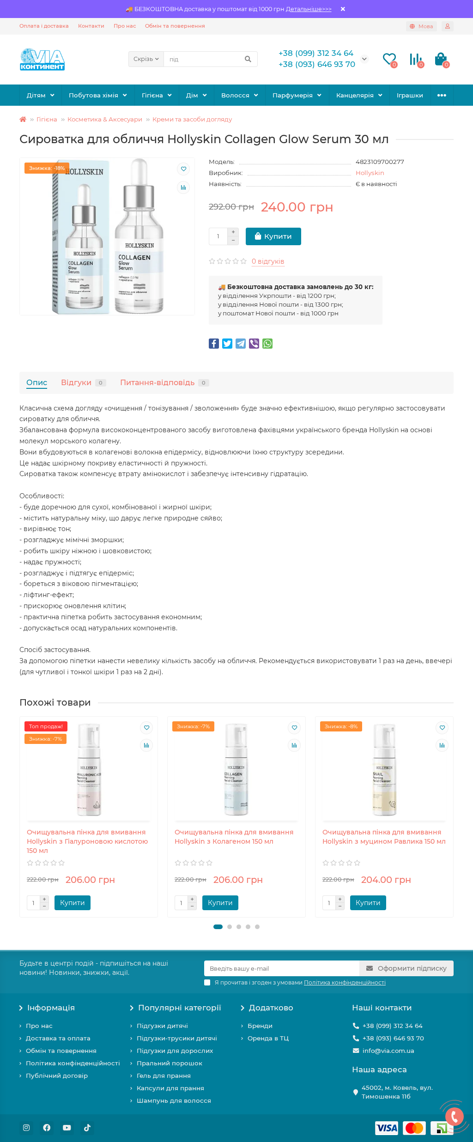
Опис (36, 382)
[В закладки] (183, 169)
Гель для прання (164, 1075)
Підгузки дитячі (162, 1025)
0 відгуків (268, 261)
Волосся (235, 95)
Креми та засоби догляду (192, 119)
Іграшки (410, 95)
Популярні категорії (179, 1007)
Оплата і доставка (44, 26)
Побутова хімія (93, 95)
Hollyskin (370, 172)
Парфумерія (293, 95)
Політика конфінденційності (73, 1063)
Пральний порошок (169, 1063)
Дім (192, 95)
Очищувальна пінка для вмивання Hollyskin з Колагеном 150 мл (234, 837)
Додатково (271, 1007)
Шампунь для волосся (174, 1100)
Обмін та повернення (175, 26)
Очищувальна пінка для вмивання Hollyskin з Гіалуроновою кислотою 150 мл (87, 841)
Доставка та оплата (58, 1038)
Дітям (36, 95)
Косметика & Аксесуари (104, 119)
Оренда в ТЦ (268, 1038)
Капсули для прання (170, 1088)
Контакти (91, 26)
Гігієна (152, 95)
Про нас (125, 26)
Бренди (260, 1025)
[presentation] (20, 817)
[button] (218, 926)
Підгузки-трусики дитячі (177, 1038)
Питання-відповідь (163, 382)
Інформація (51, 1007)
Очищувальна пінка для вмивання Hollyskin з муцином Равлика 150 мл (384, 837)
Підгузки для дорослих (175, 1050)
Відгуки (82, 382)
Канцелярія (355, 95)
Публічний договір (57, 1075)
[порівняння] (183, 187)
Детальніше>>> (309, 9)
